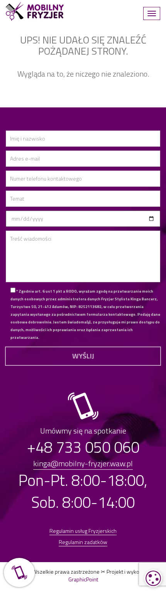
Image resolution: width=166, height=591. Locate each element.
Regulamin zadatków (83, 542)
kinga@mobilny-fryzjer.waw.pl (83, 463)
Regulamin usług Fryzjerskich (83, 531)
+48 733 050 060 (83, 447)
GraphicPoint (83, 579)
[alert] (153, 578)
